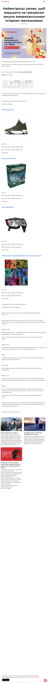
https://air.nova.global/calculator (7, 476)
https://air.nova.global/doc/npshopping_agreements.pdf (11, 472)
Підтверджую (6, 679)
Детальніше (8, 488)
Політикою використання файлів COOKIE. (31, 677)
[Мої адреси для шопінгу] (43, 1)
